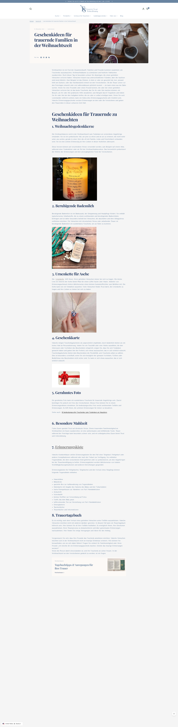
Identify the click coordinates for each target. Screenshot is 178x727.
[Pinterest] (44, 57)
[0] (146, 9)
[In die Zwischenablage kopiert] (49, 57)
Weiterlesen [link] (59, 572)
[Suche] (31, 9)
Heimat (32, 21)
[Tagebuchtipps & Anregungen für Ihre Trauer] (116, 566)
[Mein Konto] (143, 9)
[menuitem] (57, 16)
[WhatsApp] (46, 57)
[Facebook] (41, 57)
